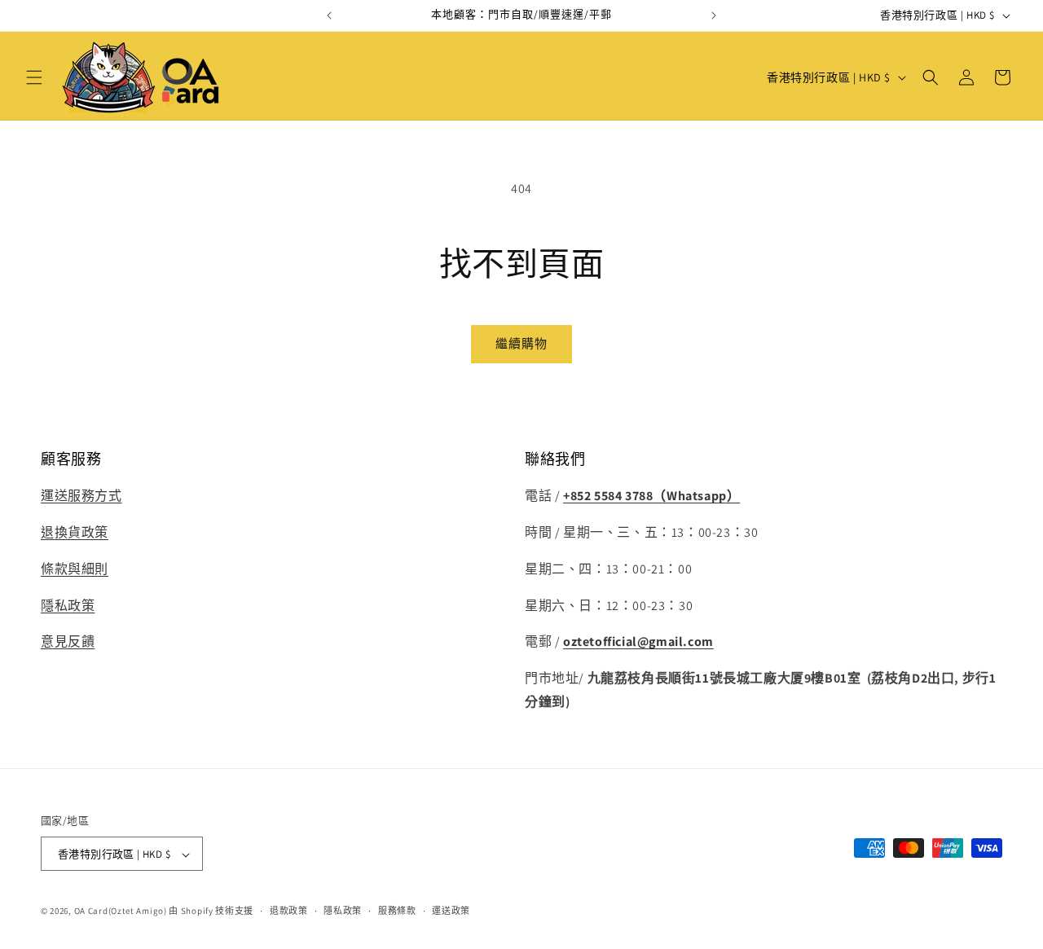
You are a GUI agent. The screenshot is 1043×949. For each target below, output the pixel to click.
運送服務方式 (81, 496)
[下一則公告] (714, 15)
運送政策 (451, 910)
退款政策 (289, 910)
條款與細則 (74, 569)
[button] (34, 77)
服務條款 (397, 910)
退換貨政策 (74, 532)
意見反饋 (68, 642)
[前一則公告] (329, 15)
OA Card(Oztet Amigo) (120, 911)
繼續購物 (521, 343)
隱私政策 (68, 605)
